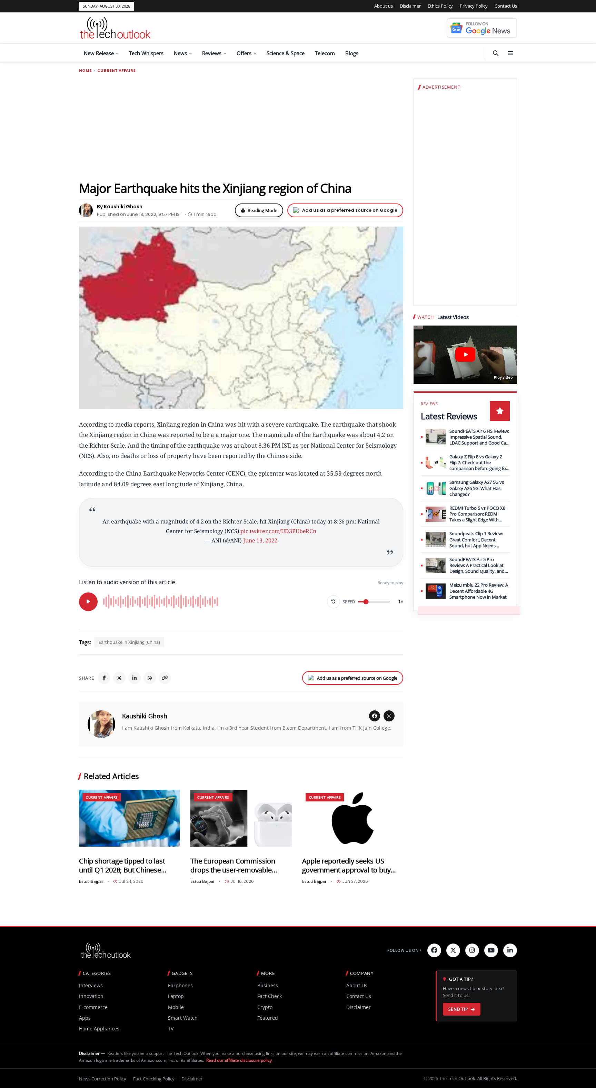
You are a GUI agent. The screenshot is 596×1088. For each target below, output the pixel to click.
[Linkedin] (510, 950)
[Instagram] (389, 715)
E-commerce (93, 1007)
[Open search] (495, 53)
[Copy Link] (165, 678)
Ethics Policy (440, 6)
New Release (99, 53)
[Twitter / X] (119, 678)
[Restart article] (333, 601)
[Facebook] (104, 678)
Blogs (351, 53)
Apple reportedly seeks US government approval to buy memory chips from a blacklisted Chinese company (347, 865)
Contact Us (506, 6)
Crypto (264, 1007)
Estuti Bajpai (91, 881)
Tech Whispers (146, 53)
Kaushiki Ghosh (144, 716)
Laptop (176, 996)
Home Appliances (99, 1028)
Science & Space (286, 53)
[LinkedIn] (134, 678)
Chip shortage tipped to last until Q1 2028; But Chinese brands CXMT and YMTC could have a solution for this (126, 865)
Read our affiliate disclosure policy (239, 1060)
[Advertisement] (241, 126)
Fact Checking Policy (154, 1079)
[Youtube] (491, 950)
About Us (356, 985)
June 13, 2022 (260, 540)
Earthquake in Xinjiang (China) (129, 642)
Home (85, 70)
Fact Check (269, 996)
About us (383, 6)
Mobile (176, 1007)
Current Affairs (116, 70)
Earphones (180, 985)
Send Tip (458, 1009)
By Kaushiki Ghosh (119, 206)
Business (267, 985)
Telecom (325, 53)
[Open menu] (510, 53)
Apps (85, 1018)
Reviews (211, 53)
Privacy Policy (474, 6)
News (180, 53)
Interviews (91, 985)
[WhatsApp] (149, 678)
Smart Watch (183, 1018)
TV (170, 1028)
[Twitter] (453, 950)
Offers (244, 53)
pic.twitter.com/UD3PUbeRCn (278, 531)
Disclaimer (410, 6)
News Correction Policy (102, 1079)
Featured (267, 1018)
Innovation (91, 996)
